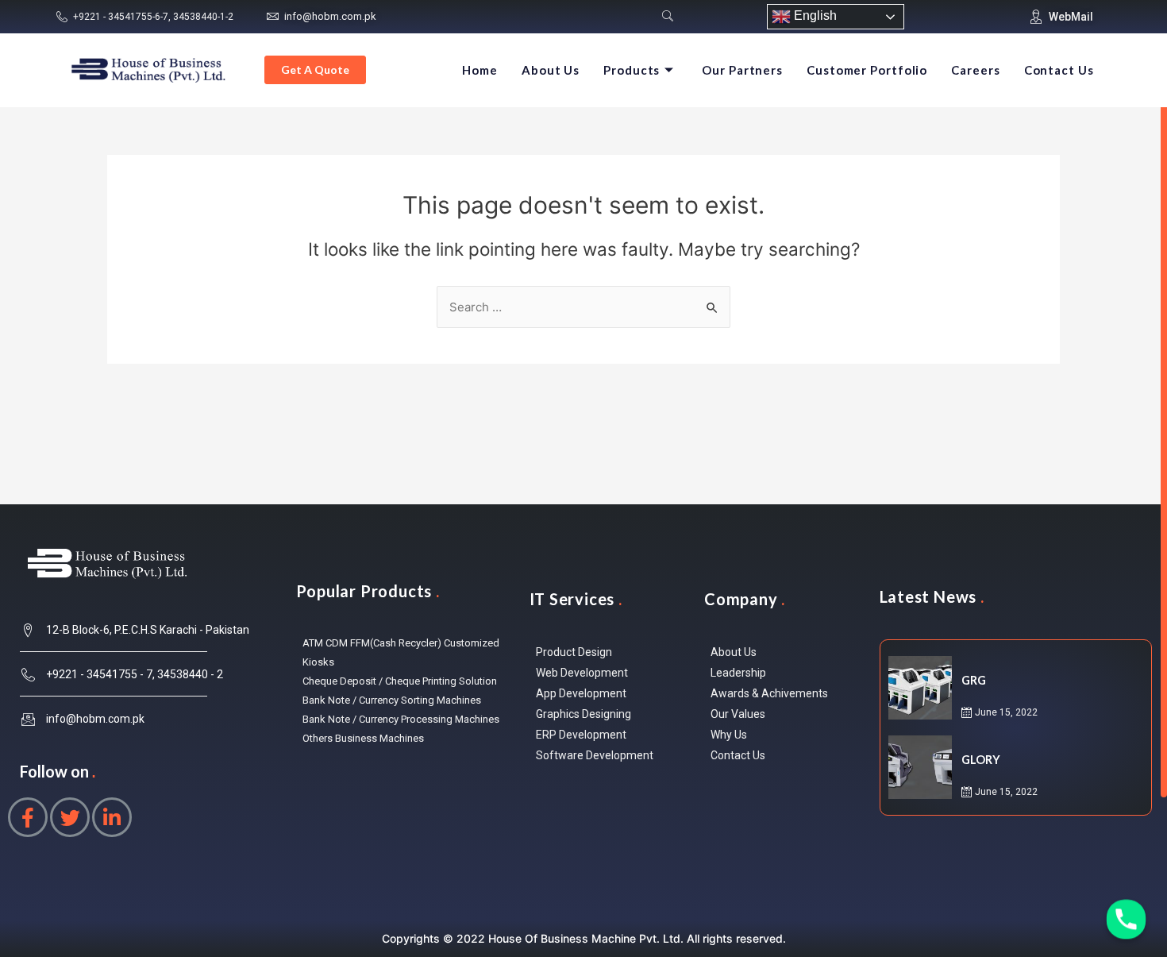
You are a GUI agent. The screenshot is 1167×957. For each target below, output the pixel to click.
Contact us (1059, 70)
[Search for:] (583, 306)
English (814, 15)
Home (480, 70)
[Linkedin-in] (112, 817)
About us (551, 70)
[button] (315, 70)
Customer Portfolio (867, 70)
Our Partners (742, 70)
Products (631, 70)
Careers (975, 70)
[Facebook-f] (28, 817)
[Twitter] (70, 817)
